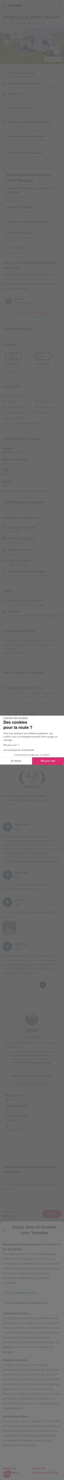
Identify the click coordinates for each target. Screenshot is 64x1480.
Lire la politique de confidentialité (18, 750)
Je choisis (16, 760)
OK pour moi (48, 760)
